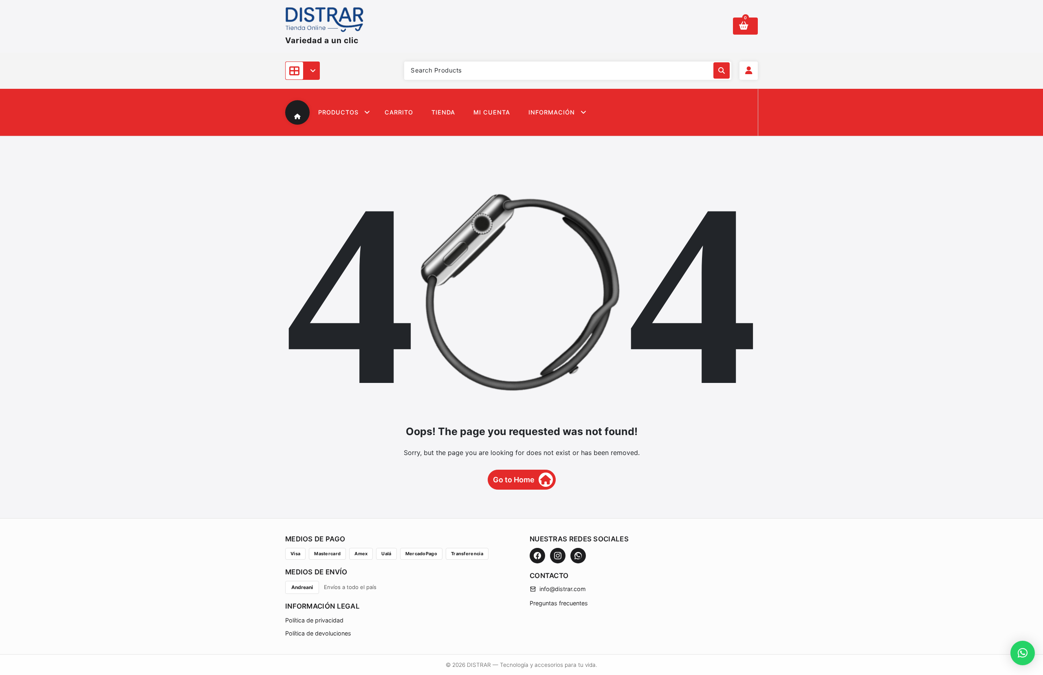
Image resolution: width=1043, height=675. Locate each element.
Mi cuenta (491, 112)
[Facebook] (537, 555)
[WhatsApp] (578, 555)
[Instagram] (558, 555)
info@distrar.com (562, 588)
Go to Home (514, 479)
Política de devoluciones (318, 633)
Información (551, 112)
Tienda (443, 112)
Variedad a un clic (322, 40)
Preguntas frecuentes (559, 603)
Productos (338, 112)
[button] (1022, 653)
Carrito (399, 112)
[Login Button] (748, 71)
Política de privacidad (314, 620)
